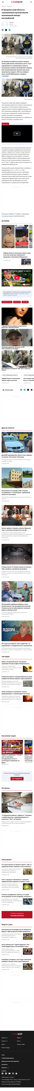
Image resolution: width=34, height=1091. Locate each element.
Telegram (16, 293)
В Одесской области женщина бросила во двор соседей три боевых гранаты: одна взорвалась (17, 678)
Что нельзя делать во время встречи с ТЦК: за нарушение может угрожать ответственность (16, 866)
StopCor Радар (6, 1047)
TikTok (14, 295)
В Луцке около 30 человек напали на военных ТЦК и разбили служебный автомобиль (16, 568)
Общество (9, 6)
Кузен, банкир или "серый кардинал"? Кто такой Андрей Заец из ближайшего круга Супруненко (15, 946)
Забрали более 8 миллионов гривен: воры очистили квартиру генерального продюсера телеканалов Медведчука (17, 255)
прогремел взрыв (7, 216)
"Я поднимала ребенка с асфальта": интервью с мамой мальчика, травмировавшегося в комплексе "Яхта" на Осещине (17, 817)
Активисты (5, 1064)
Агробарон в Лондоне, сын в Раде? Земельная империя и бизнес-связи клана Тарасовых (16, 960)
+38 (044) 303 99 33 (17, 916)
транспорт (25, 302)
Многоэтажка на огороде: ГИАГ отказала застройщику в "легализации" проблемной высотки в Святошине (16, 493)
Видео (18, 1038)
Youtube (26, 293)
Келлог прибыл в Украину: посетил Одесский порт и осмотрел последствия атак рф (16, 529)
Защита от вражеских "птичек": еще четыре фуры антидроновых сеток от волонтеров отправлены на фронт (12, 759)
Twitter (5, 295)
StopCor (11, 22)
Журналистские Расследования (10, 1061)
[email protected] (16, 1084)
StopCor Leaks (7, 924)
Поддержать (18, 778)
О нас (3, 1055)
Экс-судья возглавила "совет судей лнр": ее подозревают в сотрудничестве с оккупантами (17, 645)
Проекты (4, 1038)
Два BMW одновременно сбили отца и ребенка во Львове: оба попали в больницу (17, 456)
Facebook (21, 293)
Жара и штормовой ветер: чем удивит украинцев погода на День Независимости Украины (15, 664)
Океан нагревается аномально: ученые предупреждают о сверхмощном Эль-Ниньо (16, 693)
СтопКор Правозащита (8, 1058)
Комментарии (9, 390)
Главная (4, 6)
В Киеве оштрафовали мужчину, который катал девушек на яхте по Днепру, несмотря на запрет (17, 897)
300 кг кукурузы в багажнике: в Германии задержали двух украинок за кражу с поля (15, 881)
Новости (4, 1041)
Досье (3, 1044)
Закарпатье (17, 302)
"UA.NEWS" (5, 76)
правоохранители (7, 302)
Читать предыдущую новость (9, 375)
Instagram (9, 295)
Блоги (18, 1041)
